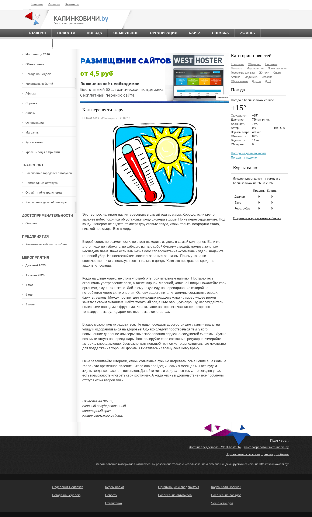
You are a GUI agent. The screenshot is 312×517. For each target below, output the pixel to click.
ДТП (268, 81)
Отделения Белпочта (67, 487)
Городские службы (243, 72)
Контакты (72, 4)
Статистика (113, 503)
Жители (264, 72)
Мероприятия (255, 68)
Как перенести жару (102, 109)
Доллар (240, 196)
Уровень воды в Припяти (42, 152)
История (267, 77)
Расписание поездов (226, 495)
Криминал (237, 64)
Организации (163, 33)
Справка (220, 33)
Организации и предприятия (178, 487)
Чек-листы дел (222, 503)
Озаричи (31, 223)
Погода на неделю (38, 74)
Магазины (32, 132)
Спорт (277, 72)
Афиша (247, 33)
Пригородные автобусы (41, 182)
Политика (271, 64)
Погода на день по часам (248, 153)
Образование (239, 81)
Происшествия (277, 68)
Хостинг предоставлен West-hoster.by (215, 447)
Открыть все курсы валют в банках (257, 218)
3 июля (30, 304)
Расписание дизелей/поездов (46, 202)
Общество (254, 64)
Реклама (54, 4)
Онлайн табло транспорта (43, 192)
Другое (256, 81)
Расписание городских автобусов (48, 173)
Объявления (126, 33)
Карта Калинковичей (226, 487)
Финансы (236, 68)
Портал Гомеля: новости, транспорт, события (257, 454)
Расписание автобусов (175, 495)
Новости (66, 33)
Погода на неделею (66, 495)
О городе (38, 43)
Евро (238, 202)
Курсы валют (34, 142)
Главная (37, 4)
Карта (195, 33)
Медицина (109, 118)
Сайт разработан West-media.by (266, 447)
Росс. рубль (242, 208)
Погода (94, 33)
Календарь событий (39, 83)
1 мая (29, 285)
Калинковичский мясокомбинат (47, 244)
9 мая (29, 294)
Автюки (30, 113)
